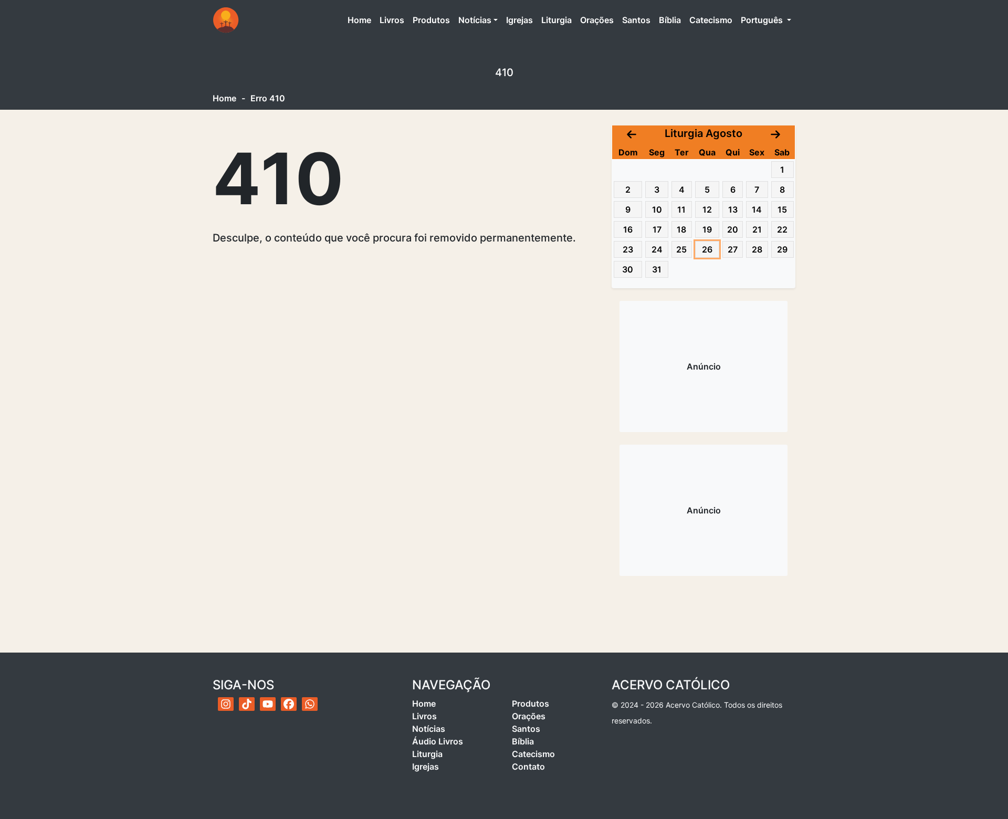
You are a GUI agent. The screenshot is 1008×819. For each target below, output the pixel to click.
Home (361, 19)
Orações (597, 20)
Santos (636, 20)
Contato (528, 766)
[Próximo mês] (775, 133)
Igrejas (519, 20)
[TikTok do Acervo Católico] (247, 704)
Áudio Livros (437, 741)
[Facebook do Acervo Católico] (289, 704)
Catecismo (710, 20)
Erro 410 (267, 98)
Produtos (431, 20)
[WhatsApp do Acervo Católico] (310, 704)
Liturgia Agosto (703, 133)
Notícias (474, 20)
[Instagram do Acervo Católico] (226, 704)
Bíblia (670, 20)
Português (763, 20)
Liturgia (556, 20)
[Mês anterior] (631, 133)
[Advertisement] (704, 366)
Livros (392, 20)
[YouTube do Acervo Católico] (268, 704)
